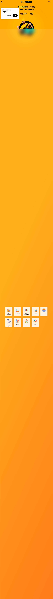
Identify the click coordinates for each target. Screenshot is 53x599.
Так (15, 15)
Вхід (49, 1)
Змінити (9, 15)
